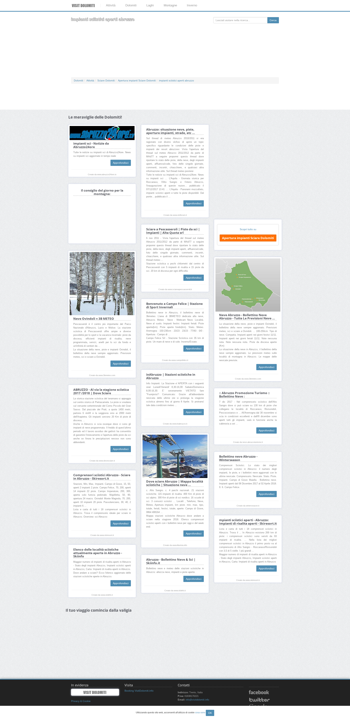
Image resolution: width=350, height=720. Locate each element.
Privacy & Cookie (81, 701)
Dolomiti (131, 5)
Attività (110, 5)
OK (210, 712)
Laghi (150, 5)
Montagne (170, 5)
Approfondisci (121, 162)
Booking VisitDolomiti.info (139, 690)
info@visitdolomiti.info (197, 700)
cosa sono (200, 712)
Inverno (192, 5)
